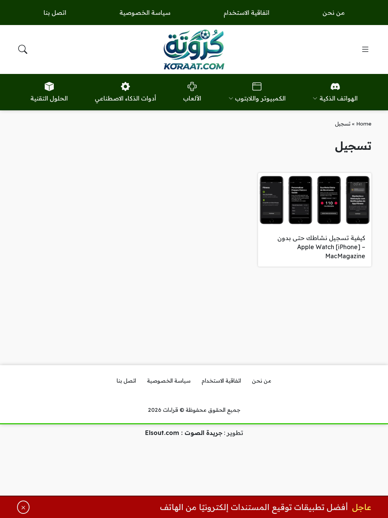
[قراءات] (194, 49)
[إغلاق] (23, 507)
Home (363, 123)
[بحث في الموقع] (23, 49)
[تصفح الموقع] (365, 49)
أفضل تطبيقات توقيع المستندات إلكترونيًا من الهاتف (254, 507)
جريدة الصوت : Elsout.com (183, 432)
